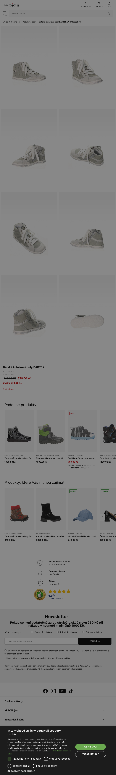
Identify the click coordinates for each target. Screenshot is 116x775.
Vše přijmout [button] (90, 747)
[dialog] (58, 387)
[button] (40, 771)
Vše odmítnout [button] (90, 754)
